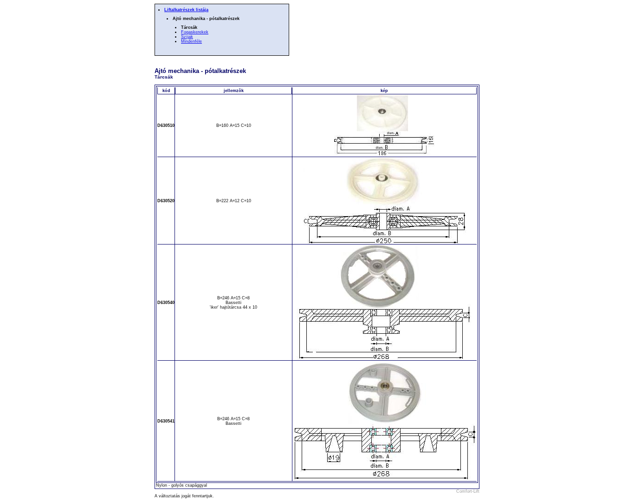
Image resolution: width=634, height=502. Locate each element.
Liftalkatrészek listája (186, 9)
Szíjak (187, 36)
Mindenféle (191, 41)
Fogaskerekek (194, 32)
